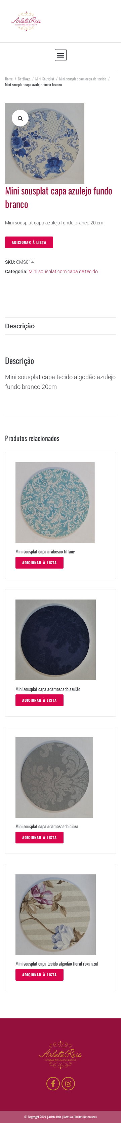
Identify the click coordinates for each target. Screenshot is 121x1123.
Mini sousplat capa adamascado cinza (46, 826)
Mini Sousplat (44, 78)
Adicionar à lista (29, 242)
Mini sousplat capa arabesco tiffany (45, 551)
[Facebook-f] (53, 1083)
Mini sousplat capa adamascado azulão (47, 688)
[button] (61, 55)
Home (9, 78)
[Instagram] (68, 1083)
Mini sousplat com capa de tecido (82, 78)
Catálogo (24, 78)
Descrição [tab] (20, 326)
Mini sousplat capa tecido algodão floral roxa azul (56, 963)
